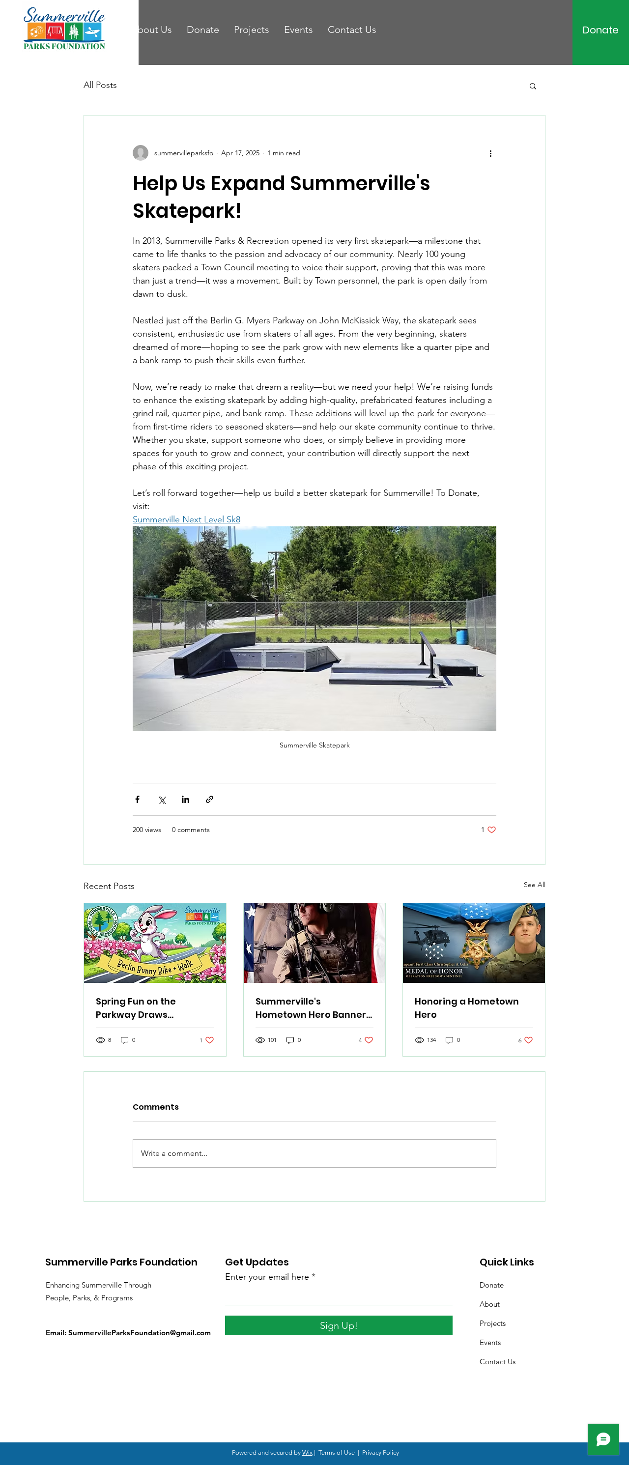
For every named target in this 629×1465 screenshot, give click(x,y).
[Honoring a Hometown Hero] (474, 943)
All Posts (100, 85)
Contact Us (497, 1361)
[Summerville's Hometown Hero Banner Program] (315, 943)
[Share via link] (209, 799)
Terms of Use (336, 1452)
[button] (533, 85)
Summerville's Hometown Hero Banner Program (311, 1008)
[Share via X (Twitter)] (161, 799)
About (490, 1304)
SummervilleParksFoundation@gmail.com (139, 1332)
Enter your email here (267, 1276)
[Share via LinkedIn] (185, 799)
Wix (307, 1452)
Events (490, 1342)
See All (534, 884)
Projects (493, 1323)
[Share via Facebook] (137, 799)
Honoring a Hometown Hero (467, 1008)
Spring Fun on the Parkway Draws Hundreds (136, 1008)
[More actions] (490, 153)
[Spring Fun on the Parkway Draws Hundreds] (155, 943)
